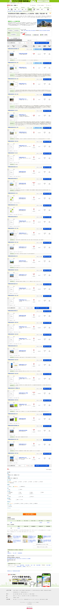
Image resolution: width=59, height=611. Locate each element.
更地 (9, 489)
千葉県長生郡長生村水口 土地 (12, 193)
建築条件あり (23, 486)
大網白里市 (27, 30)
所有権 (10, 496)
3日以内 (26, 503)
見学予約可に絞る (27, 34)
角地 (20, 492)
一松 (22, 558)
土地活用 (18, 597)
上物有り (21, 489)
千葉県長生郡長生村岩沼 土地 (12, 345)
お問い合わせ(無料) (48, 49)
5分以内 (20, 481)
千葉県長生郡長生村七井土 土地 (13, 62)
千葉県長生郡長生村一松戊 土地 (13, 141)
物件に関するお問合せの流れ (36, 590)
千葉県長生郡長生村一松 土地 (12, 110)
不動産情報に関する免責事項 (47, 590)
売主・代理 (21, 496)
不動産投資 (33, 595)
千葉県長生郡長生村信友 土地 (12, 166)
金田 (13, 558)
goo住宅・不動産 (8, 590)
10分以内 (30, 481)
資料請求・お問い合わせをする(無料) (42, 465)
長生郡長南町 (48, 30)
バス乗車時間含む (11, 482)
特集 (13, 599)
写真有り (10, 499)
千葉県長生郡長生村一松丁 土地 (13, 228)
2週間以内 (35, 503)
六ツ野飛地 (28, 558)
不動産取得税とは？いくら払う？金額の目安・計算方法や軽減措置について (32, 537)
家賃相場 (24, 566)
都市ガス (32, 493)
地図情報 (47, 599)
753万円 (48, 522)
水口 (26, 558)
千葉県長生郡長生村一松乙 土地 (13, 94)
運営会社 (37, 602)
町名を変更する (16, 30)
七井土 (18, 558)
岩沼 (7, 558)
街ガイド (34, 599)
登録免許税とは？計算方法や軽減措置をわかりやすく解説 (47, 537)
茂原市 (24, 30)
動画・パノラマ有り (20, 499)
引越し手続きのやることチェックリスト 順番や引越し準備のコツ (17, 541)
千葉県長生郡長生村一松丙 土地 (13, 322)
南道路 (32, 492)
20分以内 (41, 481)
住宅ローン (36, 595)
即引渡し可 (32, 496)
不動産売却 (14, 597)
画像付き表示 (29, 40)
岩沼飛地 (10, 558)
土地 (30, 595)
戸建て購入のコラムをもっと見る (42, 544)
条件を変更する (13, 34)
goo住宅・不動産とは (16, 590)
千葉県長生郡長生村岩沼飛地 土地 (13, 48)
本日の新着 (17, 503)
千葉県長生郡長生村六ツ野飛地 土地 (14, 388)
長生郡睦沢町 (33, 30)
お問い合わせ (30, 602)
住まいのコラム (37, 599)
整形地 (43, 492)
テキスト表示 (14, 40)
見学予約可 (10, 506)
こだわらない (11, 503)
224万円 (41, 522)
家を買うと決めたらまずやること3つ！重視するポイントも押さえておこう (17, 537)
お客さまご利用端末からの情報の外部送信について (25, 590)
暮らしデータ (30, 599)
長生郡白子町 (41, 30)
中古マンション (20, 595)
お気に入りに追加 (29, 49)
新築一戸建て (24, 595)
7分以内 (25, 481)
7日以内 (31, 503)
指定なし (10, 481)
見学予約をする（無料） (38, 49)
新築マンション (15, 595)
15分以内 (36, 481)
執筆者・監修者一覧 (42, 599)
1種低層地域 (10, 492)
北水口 (15, 558)
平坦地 (10, 493)
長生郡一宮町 (30, 30)
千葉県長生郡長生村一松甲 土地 (13, 453)
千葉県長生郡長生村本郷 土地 (12, 178)
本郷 (24, 558)
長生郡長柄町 (44, 30)
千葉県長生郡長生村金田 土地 (12, 283)
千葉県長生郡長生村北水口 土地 (13, 127)
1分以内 (15, 481)
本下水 (21, 493)
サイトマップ (34, 602)
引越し (16, 599)
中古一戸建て (28, 595)
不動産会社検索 (19, 566)
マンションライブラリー (20, 599)
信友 (20, 558)
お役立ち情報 (8, 599)
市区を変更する (10, 30)
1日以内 (22, 503)
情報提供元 (42, 590)
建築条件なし (16, 486)
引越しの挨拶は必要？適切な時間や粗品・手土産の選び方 (47, 541)
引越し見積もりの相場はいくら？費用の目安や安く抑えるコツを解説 (32, 541)
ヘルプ (27, 602)
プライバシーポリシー (22, 602)
